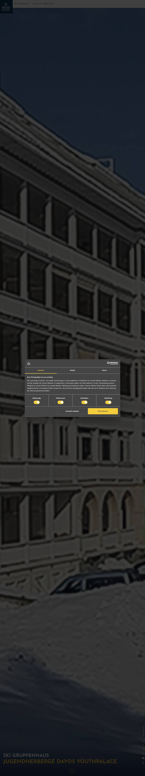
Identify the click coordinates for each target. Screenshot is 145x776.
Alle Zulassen (103, 411)
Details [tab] (72, 370)
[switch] (61, 402)
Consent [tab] (40, 370)
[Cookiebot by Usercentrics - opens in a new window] (108, 363)
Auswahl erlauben (72, 411)
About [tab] (104, 370)
